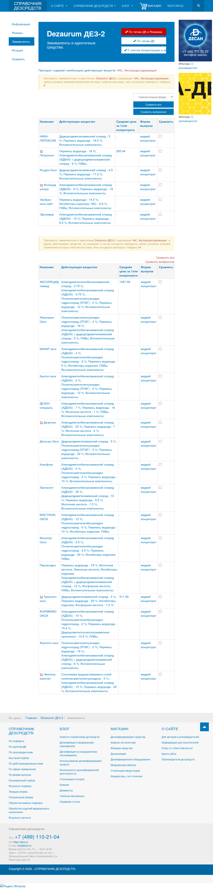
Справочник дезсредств (93, 6)
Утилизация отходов (72, 779)
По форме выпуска (20, 774)
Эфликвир (47, 214)
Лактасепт (46, 487)
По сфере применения (22, 769)
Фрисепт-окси (49, 643)
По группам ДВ (17, 746)
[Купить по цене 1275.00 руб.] (42, 596)
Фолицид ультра (48, 187)
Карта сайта (169, 753)
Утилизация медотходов (125, 770)
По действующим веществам (26, 763)
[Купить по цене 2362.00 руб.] (41, 151)
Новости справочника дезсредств (79, 737)
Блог (126, 6)
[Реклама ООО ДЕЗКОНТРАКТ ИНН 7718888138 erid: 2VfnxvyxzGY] (195, 93)
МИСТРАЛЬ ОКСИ (48, 517)
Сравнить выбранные (153, 111)
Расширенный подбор (22, 780)
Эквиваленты (21, 41)
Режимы (17, 33)
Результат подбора (20, 786)
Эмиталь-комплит (48, 676)
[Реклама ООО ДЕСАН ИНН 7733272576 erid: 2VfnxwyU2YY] (195, 40)
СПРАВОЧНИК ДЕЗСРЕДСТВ (21, 730)
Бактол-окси (48, 376)
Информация (21, 24)
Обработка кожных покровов (25, 803)
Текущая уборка (18, 791)
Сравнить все (153, 104)
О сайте (58, 6)
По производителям (21, 752)
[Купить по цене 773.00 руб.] (42, 674)
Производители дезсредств (178, 759)
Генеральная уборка (21, 797)
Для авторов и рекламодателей (180, 737)
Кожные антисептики (123, 742)
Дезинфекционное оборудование (130, 759)
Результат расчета (20, 817)
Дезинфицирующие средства (128, 737)
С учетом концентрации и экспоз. (146, 50)
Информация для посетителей (180, 742)
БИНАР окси (48, 349)
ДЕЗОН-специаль (46, 405)
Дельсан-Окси (49, 441)
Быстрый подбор (19, 758)
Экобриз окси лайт (46, 201)
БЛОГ (65, 728)
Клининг (64, 784)
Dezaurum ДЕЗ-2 (52, 718)
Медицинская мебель (123, 765)
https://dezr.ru (20, 842)
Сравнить (18, 59)
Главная (31, 718)
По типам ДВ (145, 41)
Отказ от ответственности (177, 748)
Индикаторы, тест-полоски (126, 776)
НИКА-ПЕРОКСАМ (48, 138)
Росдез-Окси (48, 170)
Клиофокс (46, 464)
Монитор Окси (46, 540)
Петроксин (47, 155)
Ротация (17, 50)
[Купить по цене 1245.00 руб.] (42, 422)
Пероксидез (48, 565)
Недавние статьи (70, 801)
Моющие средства (122, 748)
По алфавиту (16, 741)
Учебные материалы (72, 796)
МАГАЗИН (119, 728)
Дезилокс (50, 422)
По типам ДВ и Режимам (145, 32)
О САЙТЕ (170, 728)
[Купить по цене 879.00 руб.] (42, 185)
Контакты (175, 6)
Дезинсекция (118, 753)
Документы (66, 790)
